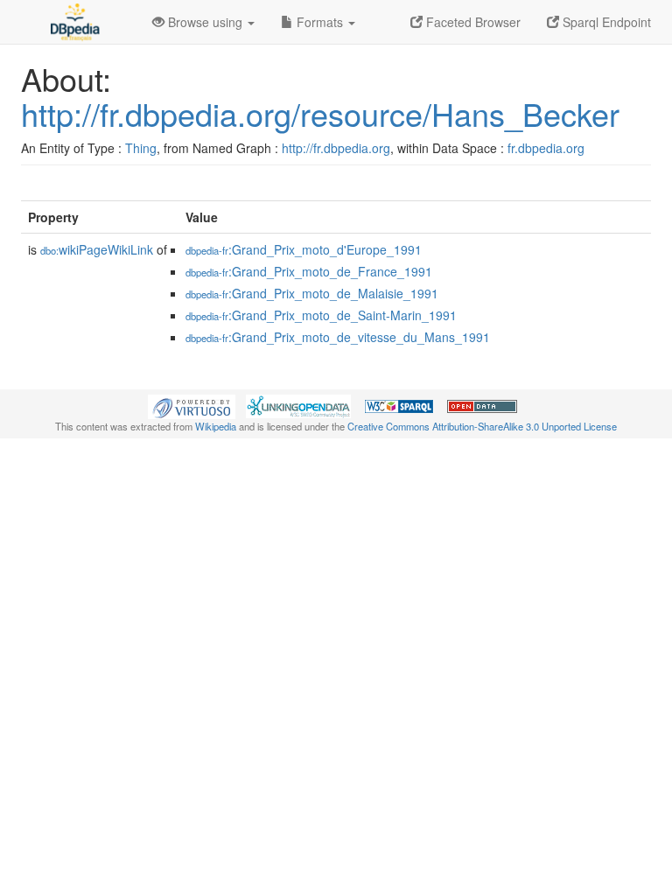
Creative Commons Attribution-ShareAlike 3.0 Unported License (482, 426)
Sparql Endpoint (605, 22)
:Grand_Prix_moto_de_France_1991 (309, 271)
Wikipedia (215, 426)
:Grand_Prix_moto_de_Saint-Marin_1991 (321, 315)
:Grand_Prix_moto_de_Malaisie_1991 (312, 293)
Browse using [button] (205, 22)
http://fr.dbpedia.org (336, 148)
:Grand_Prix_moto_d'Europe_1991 (304, 249)
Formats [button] (319, 22)
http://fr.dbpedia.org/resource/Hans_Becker (320, 113)
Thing (141, 148)
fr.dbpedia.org (546, 148)
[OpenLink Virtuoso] (191, 405)
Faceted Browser (472, 22)
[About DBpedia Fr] (73, 22)
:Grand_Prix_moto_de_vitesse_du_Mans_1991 (338, 337)
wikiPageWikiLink (96, 249)
